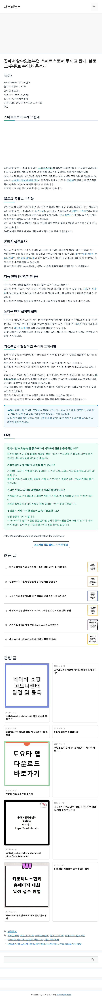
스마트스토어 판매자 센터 (25, 180)
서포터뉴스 (12, 7)
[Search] (93, 959)
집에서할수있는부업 (75, 935)
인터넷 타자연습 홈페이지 (66, 732)
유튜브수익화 (56, 935)
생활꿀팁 (12, 931)
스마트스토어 (42, 935)
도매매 (70, 180)
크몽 (84, 289)
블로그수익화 (27, 935)
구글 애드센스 (67, 215)
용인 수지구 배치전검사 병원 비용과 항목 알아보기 (33, 639)
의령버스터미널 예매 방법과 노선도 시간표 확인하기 (34, 625)
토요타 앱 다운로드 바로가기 (19, 794)
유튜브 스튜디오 (80, 211)
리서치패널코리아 (26, 258)
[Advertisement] (51, 34)
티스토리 (39, 211)
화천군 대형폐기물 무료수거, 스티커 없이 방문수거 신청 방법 (38, 567)
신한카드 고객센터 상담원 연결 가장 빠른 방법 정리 (33, 581)
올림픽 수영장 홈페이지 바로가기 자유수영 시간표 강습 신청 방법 (40, 610)
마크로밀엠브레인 (84, 254)
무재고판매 (13, 935)
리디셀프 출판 (21, 328)
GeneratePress (64, 994)
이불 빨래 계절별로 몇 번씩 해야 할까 (71, 869)
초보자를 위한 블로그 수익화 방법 (51, 544)
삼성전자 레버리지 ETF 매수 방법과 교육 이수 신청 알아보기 (38, 596)
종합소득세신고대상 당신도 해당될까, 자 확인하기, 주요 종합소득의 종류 (44, 943)
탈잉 (78, 323)
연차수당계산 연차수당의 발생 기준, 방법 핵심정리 (33, 939)
